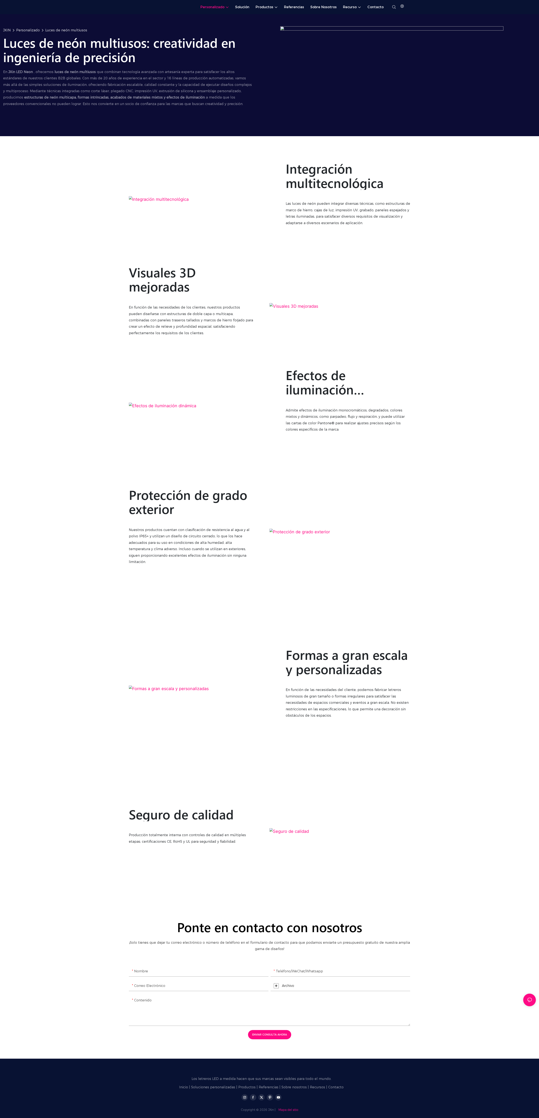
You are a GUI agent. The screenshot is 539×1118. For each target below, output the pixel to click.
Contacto (336, 1087)
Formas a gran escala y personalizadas (347, 662)
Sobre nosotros (294, 1087)
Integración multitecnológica (335, 175)
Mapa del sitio (288, 1110)
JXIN (7, 30)
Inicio (183, 1087)
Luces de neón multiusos (66, 30)
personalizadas (222, 1087)
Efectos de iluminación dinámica (320, 382)
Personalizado (28, 30)
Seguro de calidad (181, 814)
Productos (247, 1087)
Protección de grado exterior (188, 502)
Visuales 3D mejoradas (162, 279)
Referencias (268, 1087)
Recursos (317, 1087)
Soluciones (200, 1087)
